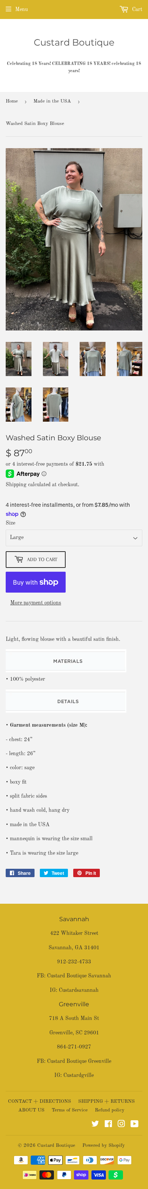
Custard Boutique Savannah (79, 976)
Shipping (16, 484)
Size (10, 523)
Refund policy (109, 1110)
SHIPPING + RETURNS (106, 1101)
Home (12, 101)
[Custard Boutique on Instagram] (121, 1125)
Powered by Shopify (103, 1145)
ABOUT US (31, 1110)
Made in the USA (52, 101)
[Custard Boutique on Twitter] (95, 1125)
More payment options (35, 603)
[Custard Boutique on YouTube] (135, 1125)
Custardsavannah (79, 990)
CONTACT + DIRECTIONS (39, 1101)
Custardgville (78, 1075)
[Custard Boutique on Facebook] (108, 1125)
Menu (21, 9)
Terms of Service (70, 1110)
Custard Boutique (74, 42)
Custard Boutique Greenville (79, 1061)
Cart (136, 9)
